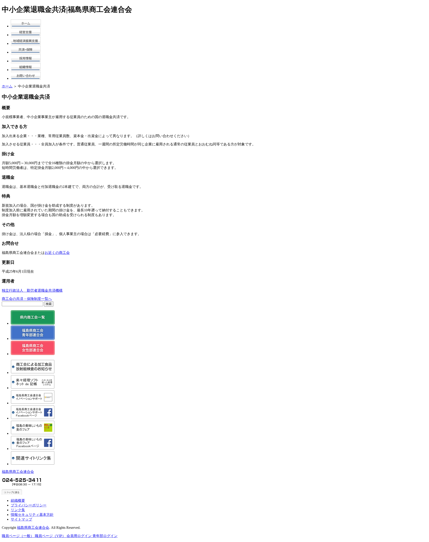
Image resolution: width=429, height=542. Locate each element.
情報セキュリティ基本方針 (32, 514)
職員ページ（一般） (18, 536)
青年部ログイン (105, 536)
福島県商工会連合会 (18, 472)
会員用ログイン (80, 536)
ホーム (7, 86)
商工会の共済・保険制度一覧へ (27, 299)
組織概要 (18, 500)
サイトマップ (21, 519)
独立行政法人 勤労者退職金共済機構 (32, 290)
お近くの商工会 (57, 253)
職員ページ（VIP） (51, 536)
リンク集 (18, 510)
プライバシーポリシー (28, 505)
